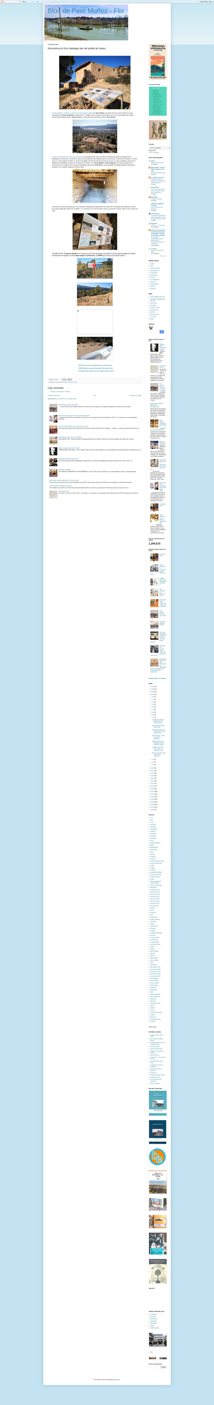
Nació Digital (154, 284)
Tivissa (152, 1010)
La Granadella (154, 942)
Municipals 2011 (155, 967)
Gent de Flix (154, 926)
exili (151, 915)
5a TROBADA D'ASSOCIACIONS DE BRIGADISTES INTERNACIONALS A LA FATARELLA (157, 240)
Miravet (152, 955)
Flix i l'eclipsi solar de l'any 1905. (68, 405)
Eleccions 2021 (155, 896)
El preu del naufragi (156, 1049)
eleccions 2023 (155, 899)
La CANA (153, 316)
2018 (152, 778)
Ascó (151, 840)
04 (153, 717)
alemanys (153, 833)
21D (151, 820)
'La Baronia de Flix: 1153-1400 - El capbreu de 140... (158, 748)
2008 (152, 804)
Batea (152, 845)
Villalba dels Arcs (155, 1019)
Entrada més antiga (135, 395)
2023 (152, 694)
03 (153, 759)
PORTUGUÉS (154, 1328)
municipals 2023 (155, 974)
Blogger (117, 1379)
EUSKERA (153, 1321)
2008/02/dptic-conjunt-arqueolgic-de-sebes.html (95, 368)
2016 (152, 783)
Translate (156, 152)
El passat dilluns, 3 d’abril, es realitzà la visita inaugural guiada (72, 113)
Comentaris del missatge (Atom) (66, 399)
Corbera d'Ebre (155, 877)
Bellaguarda (154, 847)
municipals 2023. (155, 976)
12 (153, 696)
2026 (152, 686)
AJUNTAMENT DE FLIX (157, 297)
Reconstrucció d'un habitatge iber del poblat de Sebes (158, 743)
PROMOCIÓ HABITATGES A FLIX (68, 459)
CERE (152, 865)
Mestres (152, 953)
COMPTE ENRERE (156, 872)
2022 (152, 768)
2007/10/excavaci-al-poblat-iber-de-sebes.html (95, 365)
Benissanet (153, 849)
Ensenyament (154, 906)
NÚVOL (152, 286)
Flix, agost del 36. (64, 491)
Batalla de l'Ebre (155, 843)
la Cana (75, 382)
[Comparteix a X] (67, 379)
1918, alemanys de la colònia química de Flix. (162, 519)
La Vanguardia (154, 279)
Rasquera (153, 987)
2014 (152, 789)
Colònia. (152, 870)
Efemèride (153, 887)
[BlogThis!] (65, 379)
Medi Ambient (154, 951)
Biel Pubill (154, 197)
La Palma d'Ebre (155, 944)
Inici (95, 395)
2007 (152, 807)
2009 (152, 802)
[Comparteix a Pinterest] (71, 379)
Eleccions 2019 (155, 894)
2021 (152, 770)
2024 (152, 691)
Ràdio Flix (154, 223)
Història (70, 382)
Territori (152, 1008)
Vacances (153, 1017)
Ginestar (152, 928)
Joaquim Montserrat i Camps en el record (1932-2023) (159, 731)
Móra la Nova (154, 960)
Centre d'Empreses (156, 863)
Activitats (153, 824)
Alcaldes (153, 831)
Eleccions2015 (154, 903)
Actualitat (64, 382)
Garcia (152, 924)
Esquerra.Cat (154, 310)
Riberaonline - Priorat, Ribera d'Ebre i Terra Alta (158, 169)
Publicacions (154, 985)
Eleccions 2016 (155, 892)
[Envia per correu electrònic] (63, 379)
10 (153, 702)
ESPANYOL (153, 1319)
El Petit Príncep (155, 890)
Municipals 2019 (155, 971)
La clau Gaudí (154, 937)
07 (153, 709)
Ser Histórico (155, 214)
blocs (152, 852)
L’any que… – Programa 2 (158, 225)
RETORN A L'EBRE (64, 469)
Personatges (154, 978)
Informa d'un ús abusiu (157, 678)
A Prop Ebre (155, 187)
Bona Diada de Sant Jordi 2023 (158, 726)
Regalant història (155, 1077)
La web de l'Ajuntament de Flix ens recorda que (67, 157)
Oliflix (152, 319)
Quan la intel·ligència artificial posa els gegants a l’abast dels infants (158, 181)
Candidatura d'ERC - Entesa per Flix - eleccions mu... (158, 721)
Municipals (153, 965)
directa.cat (153, 303)
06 (153, 712)
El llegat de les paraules (157, 162)
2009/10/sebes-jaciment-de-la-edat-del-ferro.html (96, 371)
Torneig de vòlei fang (156, 199)
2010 (152, 799)
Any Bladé (153, 838)
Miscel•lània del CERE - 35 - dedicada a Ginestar (162, 603)
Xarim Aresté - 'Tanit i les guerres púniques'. (158, 737)
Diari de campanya (156, 885)
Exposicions (154, 917)
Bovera (152, 854)
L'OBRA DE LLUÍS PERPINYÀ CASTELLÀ (162, 582)
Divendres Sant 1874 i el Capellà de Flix (157, 1043)
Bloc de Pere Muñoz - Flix (86, 10)
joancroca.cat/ (154, 314)
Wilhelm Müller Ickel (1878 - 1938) (69, 448)
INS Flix (152, 312)
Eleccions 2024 (155, 901)
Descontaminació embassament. (155, 882)
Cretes (152, 879)
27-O (151, 822)
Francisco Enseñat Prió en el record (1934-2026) (73, 426)
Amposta (153, 836)
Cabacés (153, 856)
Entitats (152, 908)
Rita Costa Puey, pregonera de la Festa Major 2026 (74, 415)
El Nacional (153, 273)
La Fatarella (154, 940)
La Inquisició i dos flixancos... (155, 1069)
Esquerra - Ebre (155, 307)
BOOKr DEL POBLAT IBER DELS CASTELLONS (64, 480)
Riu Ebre (153, 1001)
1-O (151, 818)
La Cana (153, 248)
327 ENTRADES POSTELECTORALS (60, 486)
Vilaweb (152, 288)
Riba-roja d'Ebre (155, 994)
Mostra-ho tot (163, 256)
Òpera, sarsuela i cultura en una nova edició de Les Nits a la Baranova (158, 190)
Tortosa (152, 1014)
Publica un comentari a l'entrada (60, 391)
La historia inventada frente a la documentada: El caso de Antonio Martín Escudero (158, 217)
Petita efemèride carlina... (158, 1075)
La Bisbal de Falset (156, 933)
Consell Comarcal (155, 874)
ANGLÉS (153, 1316)
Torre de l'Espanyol (156, 1012)
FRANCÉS (153, 1323)
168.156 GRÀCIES (162, 442)
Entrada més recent (54, 395)
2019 (152, 776)
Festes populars (155, 919)
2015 (152, 786)
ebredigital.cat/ (154, 270)
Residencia (153, 990)
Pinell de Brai (154, 980)
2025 (152, 689)
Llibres (152, 946)
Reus (152, 992)
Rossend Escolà (155, 1003)
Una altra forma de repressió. (156, 1080)
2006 (152, 809)
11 (153, 699)
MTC (151, 962)
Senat (152, 1005)
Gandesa (153, 921)
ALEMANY (153, 1314)
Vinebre (152, 1021)
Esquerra (153, 912)
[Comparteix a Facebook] (69, 379)
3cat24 (152, 264)
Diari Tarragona (155, 268)
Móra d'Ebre (154, 958)
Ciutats (152, 868)
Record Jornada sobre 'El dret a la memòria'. (159, 754)
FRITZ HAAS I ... (155, 1055)
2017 (152, 781)
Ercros (152, 910)
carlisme (152, 858)
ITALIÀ (152, 1326)
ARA (151, 266)
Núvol (153, 161)
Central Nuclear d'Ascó (157, 861)
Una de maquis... (155, 1083)
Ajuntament (153, 829)
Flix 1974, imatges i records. (162, 623)
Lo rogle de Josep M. (157, 177)
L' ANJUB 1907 (162, 504)
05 (153, 715)
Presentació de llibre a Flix (158, 172)
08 (153, 707)
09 (153, 704)
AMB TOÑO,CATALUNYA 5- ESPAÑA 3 (70, 437)
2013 (152, 791)
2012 (152, 794)
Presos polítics (154, 983)
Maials (152, 949)
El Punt (152, 277)
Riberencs (153, 999)
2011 (152, 796)
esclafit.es (153, 305)
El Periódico (154, 275)
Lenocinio (153, 1073)
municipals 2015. (155, 969)
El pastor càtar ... (155, 1046)
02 (153, 762)
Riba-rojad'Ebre (155, 996)
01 (153, 764)
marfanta (153, 282)
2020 (152, 773)
